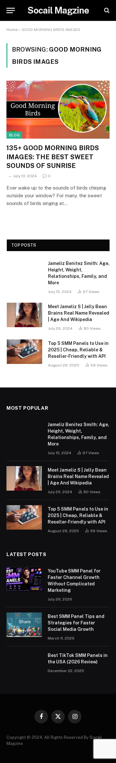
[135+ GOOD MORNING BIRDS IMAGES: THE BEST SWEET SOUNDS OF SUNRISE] (58, 110)
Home (12, 29)
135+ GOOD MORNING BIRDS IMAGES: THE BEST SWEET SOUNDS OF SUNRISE (52, 156)
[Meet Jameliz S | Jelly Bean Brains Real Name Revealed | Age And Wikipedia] (24, 315)
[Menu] (10, 10)
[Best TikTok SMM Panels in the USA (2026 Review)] (24, 663)
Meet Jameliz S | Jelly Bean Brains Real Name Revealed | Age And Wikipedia (78, 313)
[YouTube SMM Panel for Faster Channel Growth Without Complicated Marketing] (24, 579)
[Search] (106, 10)
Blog (14, 135)
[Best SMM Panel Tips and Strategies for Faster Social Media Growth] (24, 624)
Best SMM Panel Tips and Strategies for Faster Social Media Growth (76, 623)
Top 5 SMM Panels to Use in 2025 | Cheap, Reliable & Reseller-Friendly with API (78, 350)
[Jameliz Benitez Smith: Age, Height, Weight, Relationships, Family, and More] (24, 271)
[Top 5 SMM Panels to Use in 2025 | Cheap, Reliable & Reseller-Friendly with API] (24, 351)
